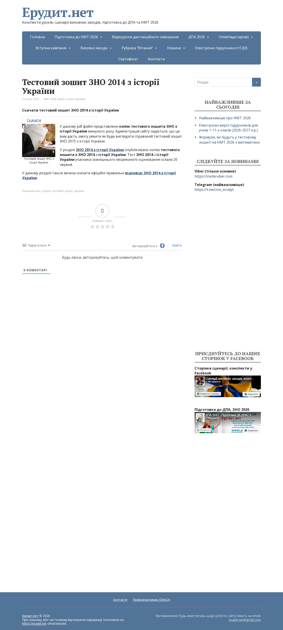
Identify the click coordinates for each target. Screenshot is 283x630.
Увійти (176, 245)
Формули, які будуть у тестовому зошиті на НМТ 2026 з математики (229, 139)
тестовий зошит (62, 191)
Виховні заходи (93, 48)
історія (46, 191)
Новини (174, 48)
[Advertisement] (228, 271)
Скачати (34, 120)
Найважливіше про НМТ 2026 (225, 118)
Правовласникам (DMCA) (151, 600)
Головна (37, 36)
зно (38, 191)
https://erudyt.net (34, 623)
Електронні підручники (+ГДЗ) (221, 48)
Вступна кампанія (51, 48)
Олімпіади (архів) (234, 36)
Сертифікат (128, 59)
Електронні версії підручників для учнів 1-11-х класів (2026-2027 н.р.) (228, 128)
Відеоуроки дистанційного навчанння (145, 36)
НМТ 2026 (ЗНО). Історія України (65, 99)
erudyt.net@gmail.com (245, 620)
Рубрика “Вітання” (137, 48)
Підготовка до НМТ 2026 (76, 36)
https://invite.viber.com (213, 176)
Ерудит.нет (58, 12)
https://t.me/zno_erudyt (214, 189)
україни (79, 191)
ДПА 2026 (196, 36)
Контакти (156, 59)
